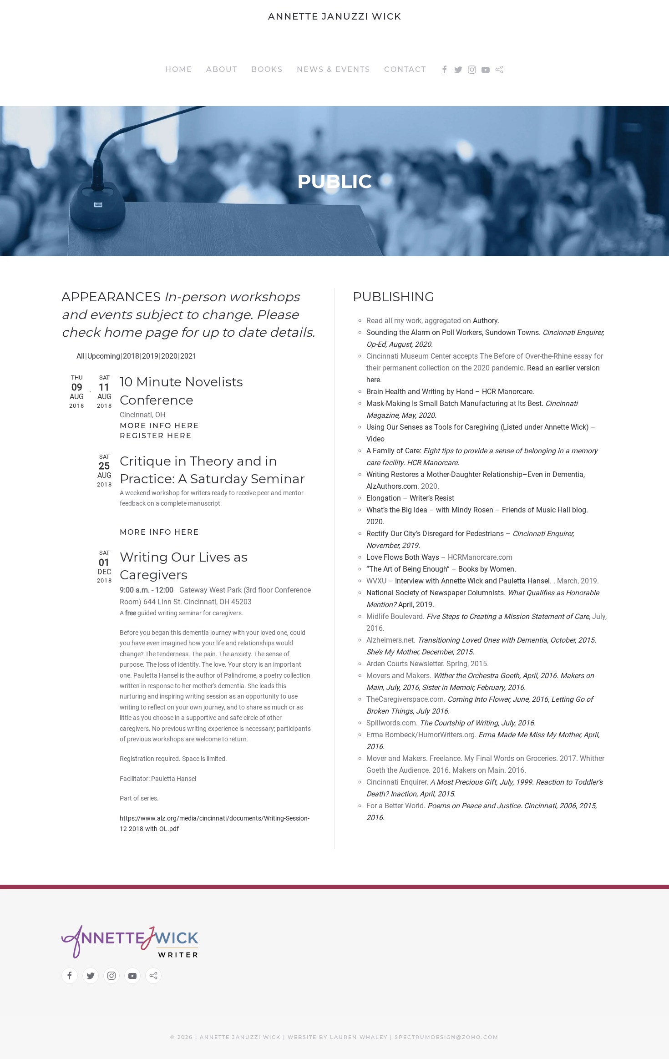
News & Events (333, 69)
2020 (169, 356)
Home (179, 69)
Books (267, 69)
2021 (188, 356)
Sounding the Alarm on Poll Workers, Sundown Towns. (453, 332)
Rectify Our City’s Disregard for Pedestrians (435, 533)
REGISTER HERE (156, 435)
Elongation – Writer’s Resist (410, 498)
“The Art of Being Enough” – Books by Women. (441, 569)
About (222, 69)
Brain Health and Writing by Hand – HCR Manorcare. (450, 391)
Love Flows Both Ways (402, 557)
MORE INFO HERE (159, 425)
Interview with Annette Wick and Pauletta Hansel (472, 581)
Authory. (486, 320)
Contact (405, 69)
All (80, 356)
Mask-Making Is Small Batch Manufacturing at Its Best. (454, 403)
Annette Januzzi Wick (334, 16)
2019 (150, 356)
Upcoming (103, 356)
